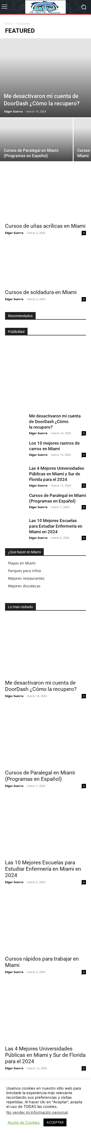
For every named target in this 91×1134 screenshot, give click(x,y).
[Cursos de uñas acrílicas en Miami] (45, 200)
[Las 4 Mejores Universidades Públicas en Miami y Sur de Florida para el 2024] (15, 475)
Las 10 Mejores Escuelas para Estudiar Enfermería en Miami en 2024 (55, 526)
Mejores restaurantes (26, 578)
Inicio (8, 23)
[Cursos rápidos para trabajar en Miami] (45, 923)
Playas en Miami (22, 563)
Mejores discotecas (24, 586)
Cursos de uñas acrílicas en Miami (45, 226)
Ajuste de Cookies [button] (24, 1122)
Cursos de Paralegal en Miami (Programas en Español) (40, 776)
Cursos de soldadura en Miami (41, 292)
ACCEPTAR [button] (55, 1122)
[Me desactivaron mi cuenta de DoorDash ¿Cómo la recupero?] (45, 77)
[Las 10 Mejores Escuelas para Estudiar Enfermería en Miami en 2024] (15, 528)
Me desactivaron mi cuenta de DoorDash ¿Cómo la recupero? (55, 421)
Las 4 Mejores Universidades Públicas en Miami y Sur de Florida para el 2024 (56, 474)
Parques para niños (24, 570)
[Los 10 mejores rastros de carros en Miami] (15, 450)
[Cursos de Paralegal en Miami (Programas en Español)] (36, 145)
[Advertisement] (43, 370)
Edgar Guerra (13, 111)
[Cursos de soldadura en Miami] (45, 266)
